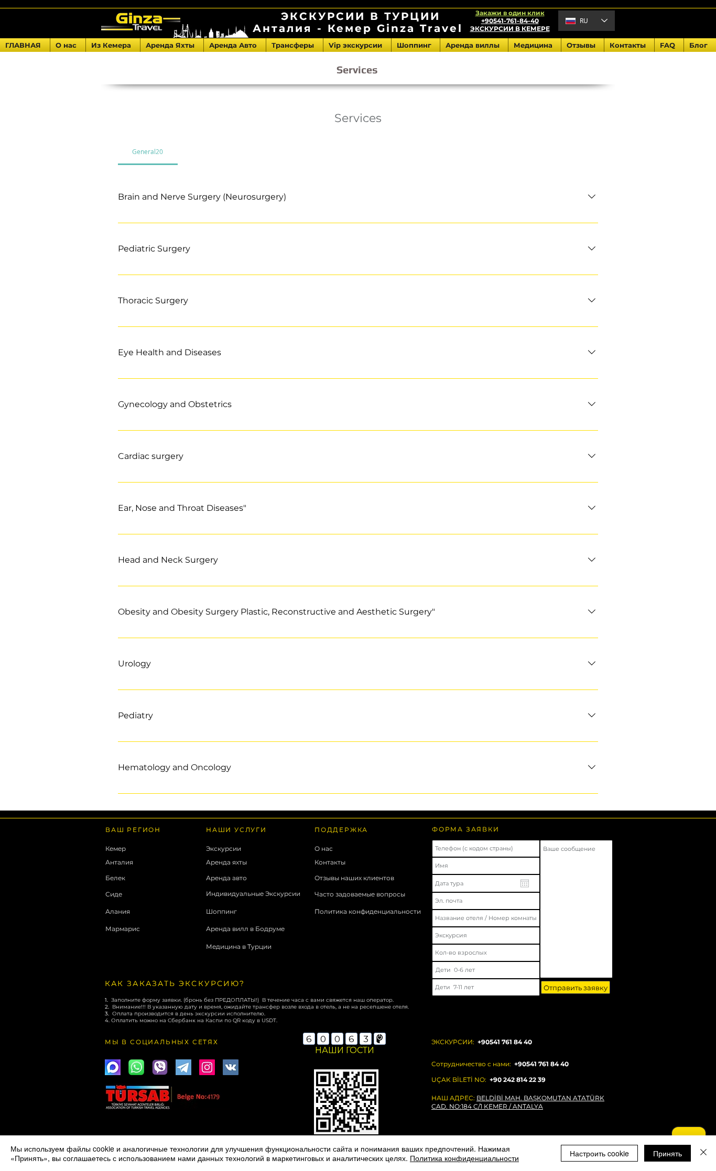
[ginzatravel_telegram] (183, 1067)
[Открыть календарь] (524, 883)
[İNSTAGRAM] (207, 1067)
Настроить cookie (599, 1153)
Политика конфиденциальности (464, 1158)
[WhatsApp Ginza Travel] (136, 1067)
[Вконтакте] (230, 1067)
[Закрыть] (703, 1153)
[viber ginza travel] (160, 1067)
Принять (667, 1153)
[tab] (148, 151)
